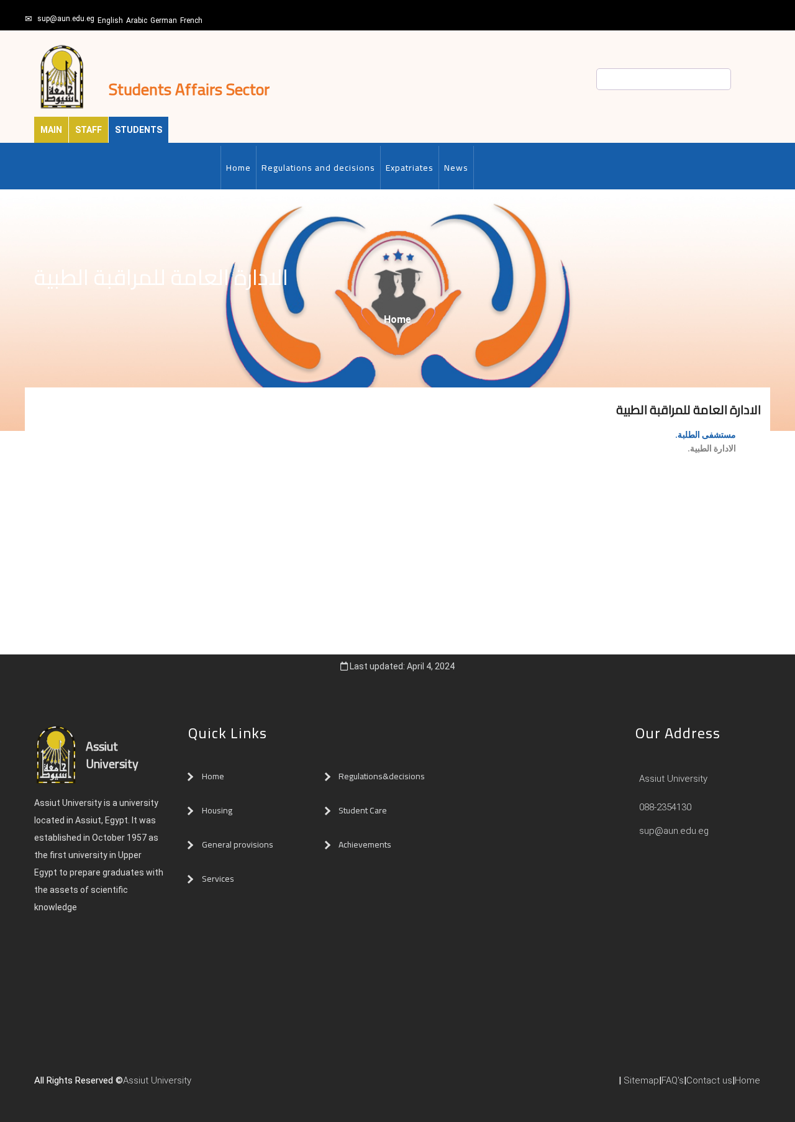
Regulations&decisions (382, 776)
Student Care (362, 810)
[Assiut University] (197, 1085)
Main (51, 130)
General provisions (237, 844)
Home (238, 168)
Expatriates (410, 168)
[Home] (210, 1085)
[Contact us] (222, 1085)
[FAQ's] (235, 1085)
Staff (88, 130)
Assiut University (672, 778)
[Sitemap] (247, 1085)
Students (138, 130)
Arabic (136, 20)
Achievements (364, 844)
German (163, 20)
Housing (217, 810)
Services (218, 879)
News (456, 168)
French (191, 20)
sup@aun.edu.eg (65, 18)
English (110, 20)
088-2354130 (665, 807)
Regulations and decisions (318, 168)
